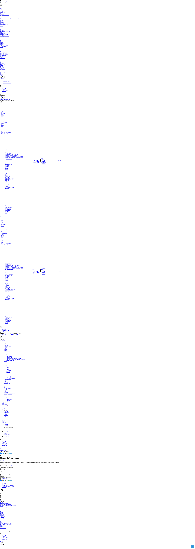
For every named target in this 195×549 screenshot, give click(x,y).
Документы (2, 517)
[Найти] (1, 5)
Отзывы (1, 513)
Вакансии (2, 514)
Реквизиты (2, 525)
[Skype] (9, 453)
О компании (2, 511)
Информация (2, 519)
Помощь (1, 526)
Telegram (3, 89)
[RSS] (0, 455)
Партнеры (2, 515)
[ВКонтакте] (1, 453)
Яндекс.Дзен (4, 445)
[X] (5, 453)
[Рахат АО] (2, 460)
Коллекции (2, 530)
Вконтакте (4, 88)
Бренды (1, 508)
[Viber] (6, 453)
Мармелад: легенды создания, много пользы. (8, 505)
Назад (6, 343)
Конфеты (8, 364)
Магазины (2, 521)
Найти (2, 544)
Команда (1, 512)
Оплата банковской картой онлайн (6, 524)
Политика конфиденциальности (6, 523)
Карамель (8, 354)
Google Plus (4, 91)
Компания (6, 411)
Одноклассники (5, 90)
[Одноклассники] (2, 453)
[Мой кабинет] (0, 328)
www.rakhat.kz (10, 465)
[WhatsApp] (8, 453)
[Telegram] (11, 453)
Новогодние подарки (4, 507)
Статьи (1, 502)
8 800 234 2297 (3, 75)
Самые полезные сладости (5, 503)
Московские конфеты (4, 500)
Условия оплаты (3, 528)
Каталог (5, 344)
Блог (1, 522)
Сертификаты (2, 516)
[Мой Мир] (3, 453)
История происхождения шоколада (6, 504)
